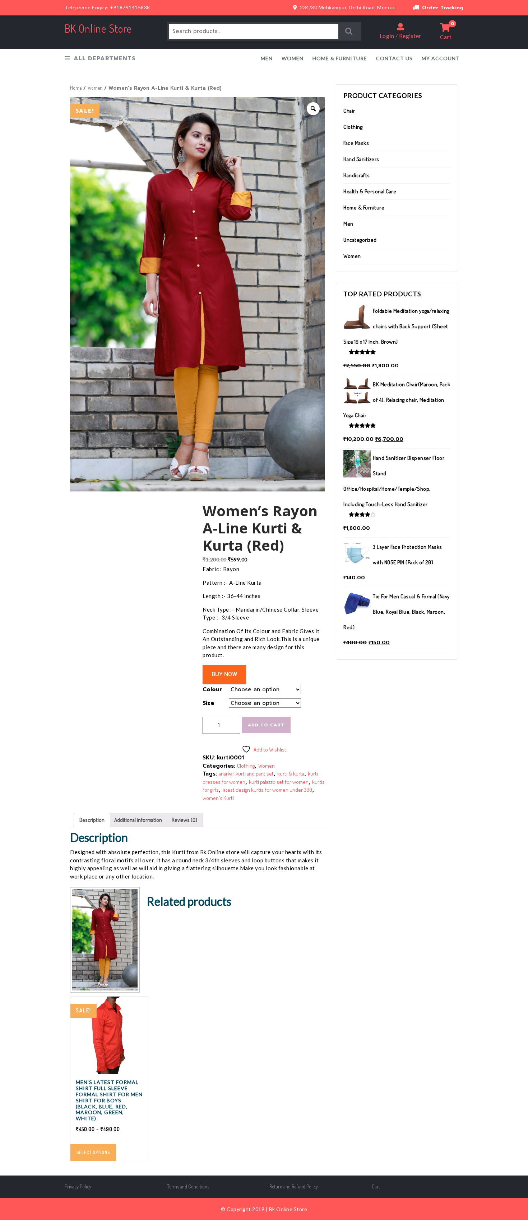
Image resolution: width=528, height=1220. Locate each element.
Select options (93, 1152)
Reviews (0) (184, 819)
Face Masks (356, 143)
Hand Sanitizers (361, 159)
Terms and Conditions (188, 1186)
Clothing (246, 765)
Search (349, 31)
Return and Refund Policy (293, 1186)
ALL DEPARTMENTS (105, 58)
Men (267, 58)
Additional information (138, 819)
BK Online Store (98, 28)
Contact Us (394, 58)
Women (293, 58)
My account (441, 58)
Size (208, 703)
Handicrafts (356, 175)
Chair (349, 110)
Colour (212, 689)
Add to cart (266, 725)
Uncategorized (360, 239)
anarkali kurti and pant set (246, 773)
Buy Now (224, 674)
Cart (376, 1186)
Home (76, 88)
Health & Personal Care (369, 191)
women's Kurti (218, 798)
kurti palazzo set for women (279, 781)
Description (92, 819)
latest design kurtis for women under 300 (267, 789)
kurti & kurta (290, 773)
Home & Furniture (339, 58)
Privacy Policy (78, 1186)
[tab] (92, 820)
